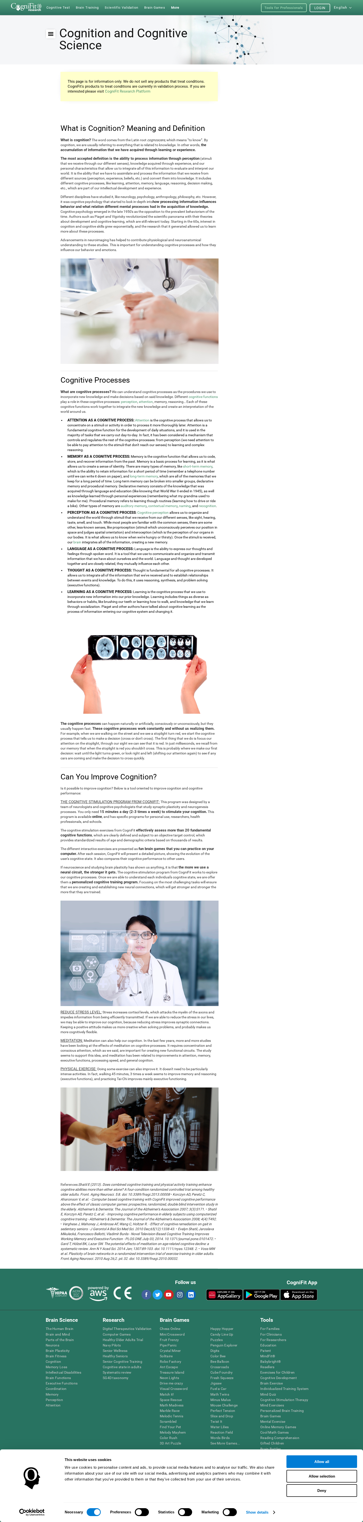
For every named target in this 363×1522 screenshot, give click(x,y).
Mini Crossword (172, 1334)
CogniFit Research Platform (127, 91)
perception (129, 402)
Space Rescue (171, 1400)
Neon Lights (169, 1378)
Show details (257, 1512)
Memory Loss (56, 1367)
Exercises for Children (277, 1372)
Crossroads (219, 1367)
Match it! (167, 1394)
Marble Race (170, 1411)
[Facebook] (146, 1295)
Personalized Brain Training (282, 1411)
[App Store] (298, 1294)
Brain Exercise (271, 1383)
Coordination (56, 1389)
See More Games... (225, 1443)
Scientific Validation (121, 7)
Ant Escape (169, 1367)
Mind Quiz (268, 1394)
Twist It (216, 1421)
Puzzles (216, 1340)
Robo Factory (170, 1362)
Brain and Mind (58, 1334)
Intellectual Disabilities (63, 1372)
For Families (270, 1329)
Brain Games (270, 1416)
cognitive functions (203, 397)
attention (146, 402)
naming (185, 506)
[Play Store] (261, 1294)
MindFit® (267, 1356)
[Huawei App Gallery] (224, 1294)
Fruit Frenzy (169, 1340)
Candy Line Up (221, 1334)
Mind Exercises (272, 1405)
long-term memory (144, 476)
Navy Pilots (112, 1345)
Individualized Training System (284, 1389)
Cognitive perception (153, 512)
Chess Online (170, 1329)
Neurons (52, 1345)
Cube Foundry (221, 1372)
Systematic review (117, 1372)
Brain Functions (58, 1378)
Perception (54, 1400)
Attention (142, 420)
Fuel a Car (218, 1389)
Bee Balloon (219, 1362)
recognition (207, 506)
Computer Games (117, 1334)
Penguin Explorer (223, 1345)
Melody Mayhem (173, 1432)
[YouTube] (168, 1295)
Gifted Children (272, 1443)
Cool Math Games (274, 1432)
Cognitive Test (58, 7)
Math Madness (171, 1405)
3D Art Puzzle (170, 1443)
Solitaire (166, 1356)
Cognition (53, 1362)
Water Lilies (219, 1427)
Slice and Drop (221, 1416)
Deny (321, 1490)
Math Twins (219, 1394)
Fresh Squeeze (222, 1378)
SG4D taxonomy (116, 1378)
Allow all (321, 1462)
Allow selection (322, 1476)
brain (77, 542)
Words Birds (220, 1438)
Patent (265, 1351)
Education (268, 1345)
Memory (52, 1394)
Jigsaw (216, 1383)
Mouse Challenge (224, 1405)
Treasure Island (172, 1372)
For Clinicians (271, 1334)
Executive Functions (62, 1383)
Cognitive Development (278, 1378)
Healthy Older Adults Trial (123, 1340)
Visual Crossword (174, 1389)
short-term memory (197, 466)
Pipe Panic (168, 1345)
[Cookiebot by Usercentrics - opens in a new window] (32, 1512)
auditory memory (134, 506)
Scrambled (168, 1421)
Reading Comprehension (279, 1438)
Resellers (267, 1367)
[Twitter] (157, 1295)
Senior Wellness (115, 1351)
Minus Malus (220, 1400)
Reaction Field (221, 1432)
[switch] (142, 1512)
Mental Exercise (272, 1421)
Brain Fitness (56, 1356)
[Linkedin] (190, 1295)
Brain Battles (270, 1449)
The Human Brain (59, 1329)
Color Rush (168, 1438)
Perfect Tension (222, 1411)
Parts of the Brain (60, 1340)
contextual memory (163, 506)
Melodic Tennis (171, 1416)
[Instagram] (179, 1295)
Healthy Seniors (115, 1356)
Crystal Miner (170, 1351)
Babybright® (270, 1362)
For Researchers (273, 1340)
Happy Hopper (221, 1329)
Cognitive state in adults (122, 1367)
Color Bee (218, 1356)
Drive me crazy (171, 1383)
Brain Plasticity (58, 1351)
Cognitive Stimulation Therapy (284, 1400)
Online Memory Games (278, 1427)
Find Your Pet (170, 1427)
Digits (215, 1351)
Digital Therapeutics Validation (127, 1329)
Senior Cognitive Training (122, 1362)
